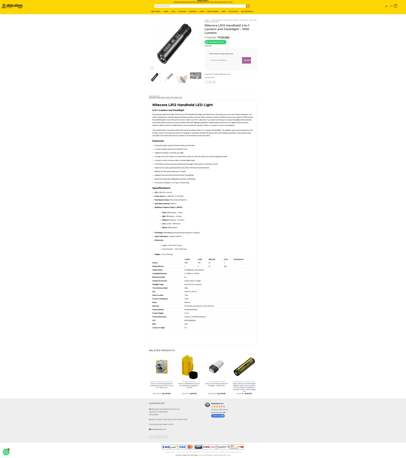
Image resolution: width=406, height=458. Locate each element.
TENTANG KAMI (170, 452)
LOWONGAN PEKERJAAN (210, 452)
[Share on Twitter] (210, 82)
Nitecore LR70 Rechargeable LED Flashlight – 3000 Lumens (217, 384)
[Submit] (248, 6)
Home (207, 20)
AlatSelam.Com (217, 403)
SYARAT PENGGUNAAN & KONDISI (230, 452)
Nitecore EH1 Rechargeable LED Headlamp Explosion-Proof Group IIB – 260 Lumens (161, 385)
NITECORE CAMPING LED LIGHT (221, 74)
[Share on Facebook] (206, 82)
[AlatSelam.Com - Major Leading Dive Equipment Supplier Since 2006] (12, 6)
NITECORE (243, 20)
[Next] (198, 44)
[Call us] (166, 437)
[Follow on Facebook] (151, 437)
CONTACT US (180, 452)
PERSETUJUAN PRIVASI (193, 452)
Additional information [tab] (171, 98)
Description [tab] (154, 98)
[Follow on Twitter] (158, 437)
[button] (386, 6)
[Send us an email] (162, 437)
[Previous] (153, 44)
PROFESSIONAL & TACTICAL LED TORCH (224, 20)
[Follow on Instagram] (155, 437)
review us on (216, 416)
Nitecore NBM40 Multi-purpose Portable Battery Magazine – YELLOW (189, 385)
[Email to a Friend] (214, 82)
